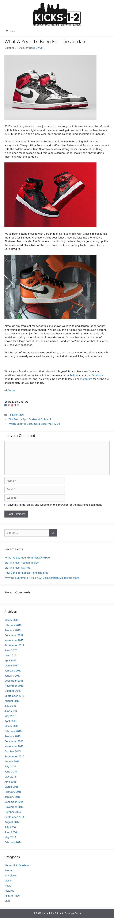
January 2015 (12, 796)
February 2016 (13, 731)
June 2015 (10, 771)
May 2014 (10, 837)
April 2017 (10, 660)
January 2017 (12, 675)
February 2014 (13, 842)
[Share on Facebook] (5, 405)
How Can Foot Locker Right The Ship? (27, 572)
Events (8, 870)
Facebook (97, 375)
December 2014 (13, 801)
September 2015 (14, 756)
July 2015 (10, 766)
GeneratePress (73, 913)
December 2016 (13, 680)
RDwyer (10, 390)
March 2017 (11, 665)
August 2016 (12, 700)
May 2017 (10, 655)
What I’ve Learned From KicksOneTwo (27, 557)
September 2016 (14, 695)
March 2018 (11, 620)
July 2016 (10, 705)
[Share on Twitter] (9, 405)
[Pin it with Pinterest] (12, 405)
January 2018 (12, 630)
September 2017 (14, 645)
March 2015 (11, 786)
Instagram (86, 378)
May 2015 (10, 776)
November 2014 (14, 806)
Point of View (16, 414)
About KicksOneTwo (16, 865)
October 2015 (12, 751)
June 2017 (10, 650)
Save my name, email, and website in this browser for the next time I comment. (55, 504)
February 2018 (13, 625)
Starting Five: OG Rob (17, 567)
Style (7, 900)
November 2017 (13, 640)
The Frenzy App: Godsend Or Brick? (29, 419)
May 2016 (10, 716)
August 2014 (12, 822)
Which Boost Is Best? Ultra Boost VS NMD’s (34, 423)
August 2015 (11, 761)
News (7, 885)
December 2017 (13, 635)
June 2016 (10, 711)
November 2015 (13, 746)
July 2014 (10, 827)
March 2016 (11, 726)
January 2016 (12, 736)
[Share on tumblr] (15, 405)
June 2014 (10, 832)
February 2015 (13, 791)
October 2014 (12, 811)
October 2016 (12, 690)
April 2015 (10, 781)
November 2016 (14, 685)
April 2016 (10, 721)
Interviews (10, 875)
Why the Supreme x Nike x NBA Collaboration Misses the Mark (41, 577)
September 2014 (14, 817)
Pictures (9, 890)
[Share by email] (18, 405)
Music (7, 880)
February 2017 (13, 670)
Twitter (74, 375)
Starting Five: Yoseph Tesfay (21, 562)
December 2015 (13, 741)
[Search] (53, 533)
